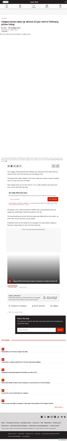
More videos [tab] (22, 287)
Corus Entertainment (14, 436)
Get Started (53, 199)
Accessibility (26, 436)
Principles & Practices (13, 423)
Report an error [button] (39, 306)
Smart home (5, 426)
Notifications (57, 423)
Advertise (38, 433)
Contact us (35, 423)
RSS (42, 423)
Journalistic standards (19, 306)
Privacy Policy (25, 204)
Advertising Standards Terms (50, 433)
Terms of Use (29, 433)
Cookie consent (54, 426)
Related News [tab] (12, 287)
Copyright (21, 433)
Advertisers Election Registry (19, 426)
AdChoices (63, 439)
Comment (55, 306)
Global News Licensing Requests (38, 426)
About (3, 423)
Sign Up (60, 330)
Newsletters (48, 423)
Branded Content (26, 423)
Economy (4, 18)
